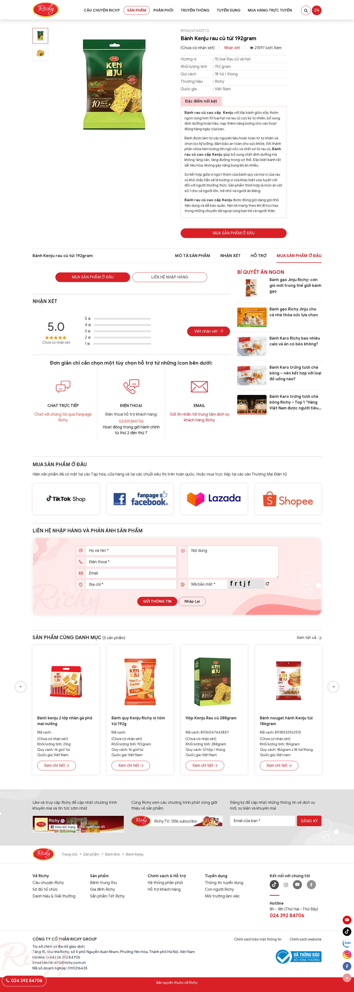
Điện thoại (131, 405)
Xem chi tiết (54, 765)
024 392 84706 (287, 916)
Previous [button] (21, 687)
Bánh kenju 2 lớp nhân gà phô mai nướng (64, 721)
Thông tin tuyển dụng (224, 882)
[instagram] (347, 954)
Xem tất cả (306, 637)
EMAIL (199, 405)
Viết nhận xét (206, 331)
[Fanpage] (78, 823)
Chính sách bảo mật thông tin (258, 939)
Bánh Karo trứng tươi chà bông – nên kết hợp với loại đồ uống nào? (295, 373)
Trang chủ (69, 854)
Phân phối (163, 10)
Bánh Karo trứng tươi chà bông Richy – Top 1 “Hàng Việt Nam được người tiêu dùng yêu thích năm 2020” (294, 402)
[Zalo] (347, 943)
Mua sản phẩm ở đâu (60, 465)
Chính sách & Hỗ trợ (167, 876)
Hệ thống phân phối (165, 882)
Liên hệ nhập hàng (169, 277)
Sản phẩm (136, 10)
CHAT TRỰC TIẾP (63, 405)
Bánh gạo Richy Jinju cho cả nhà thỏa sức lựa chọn (293, 312)
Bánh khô (112, 854)
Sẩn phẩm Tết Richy (107, 896)
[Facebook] (311, 884)
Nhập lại (192, 601)
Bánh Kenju (135, 854)
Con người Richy (219, 889)
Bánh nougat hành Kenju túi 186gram (286, 721)
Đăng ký (309, 821)
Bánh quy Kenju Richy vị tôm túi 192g (138, 721)
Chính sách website (305, 939)
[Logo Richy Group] (43, 853)
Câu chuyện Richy (102, 10)
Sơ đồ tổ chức (45, 889)
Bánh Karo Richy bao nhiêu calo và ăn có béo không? (294, 341)
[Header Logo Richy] (46, 9)
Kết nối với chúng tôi (290, 876)
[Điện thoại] (131, 387)
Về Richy (41, 876)
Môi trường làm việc (222, 896)
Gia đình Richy (102, 889)
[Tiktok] (347, 931)
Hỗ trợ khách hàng (164, 889)
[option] (66, 713)
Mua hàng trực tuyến (270, 10)
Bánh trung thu (103, 882)
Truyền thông (195, 10)
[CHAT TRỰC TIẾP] (63, 387)
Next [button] (333, 687)
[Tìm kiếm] (306, 10)
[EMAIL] (199, 387)
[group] (114, 85)
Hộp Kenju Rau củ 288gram (211, 718)
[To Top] (347, 977)
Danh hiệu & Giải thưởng (54, 896)
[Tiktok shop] (66, 499)
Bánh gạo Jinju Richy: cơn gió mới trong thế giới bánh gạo (295, 285)
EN (316, 10)
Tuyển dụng (229, 10)
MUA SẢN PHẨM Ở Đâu (234, 233)
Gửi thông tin (157, 601)
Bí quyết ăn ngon (260, 272)
